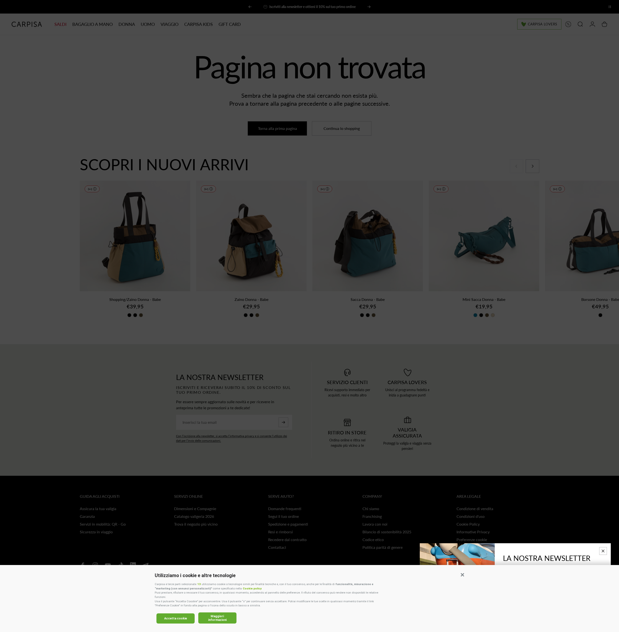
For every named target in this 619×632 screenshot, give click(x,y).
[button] (462, 575)
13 (199, 584)
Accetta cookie (175, 618)
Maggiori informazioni (217, 618)
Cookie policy (252, 588)
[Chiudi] (603, 551)
